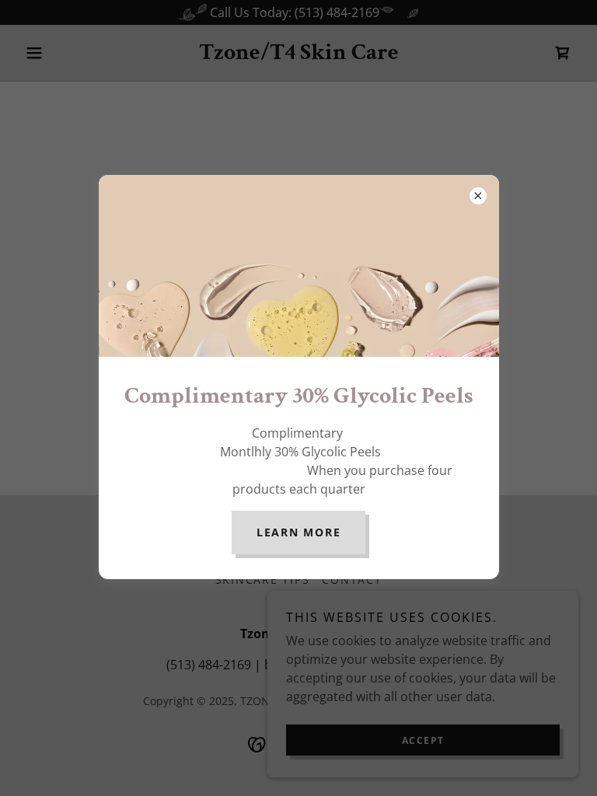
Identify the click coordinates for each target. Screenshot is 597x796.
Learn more (299, 532)
